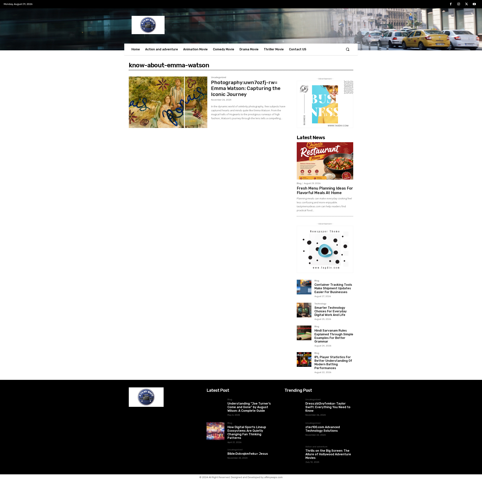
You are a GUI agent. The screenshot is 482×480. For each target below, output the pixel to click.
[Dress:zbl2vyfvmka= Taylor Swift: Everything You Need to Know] (293, 407)
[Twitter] (467, 4)
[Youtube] (474, 4)
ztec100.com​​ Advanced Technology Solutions (322, 428)
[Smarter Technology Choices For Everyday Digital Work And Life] (304, 310)
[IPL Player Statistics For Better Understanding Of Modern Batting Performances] (304, 359)
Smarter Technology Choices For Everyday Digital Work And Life (330, 311)
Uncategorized (218, 77)
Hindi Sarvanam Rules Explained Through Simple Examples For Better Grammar (333, 336)
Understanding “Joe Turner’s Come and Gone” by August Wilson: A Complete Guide (249, 407)
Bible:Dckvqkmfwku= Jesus (247, 453)
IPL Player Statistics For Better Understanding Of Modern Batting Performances (333, 362)
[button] (347, 49)
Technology (320, 304)
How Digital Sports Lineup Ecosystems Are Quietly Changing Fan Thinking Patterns (246, 432)
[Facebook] (451, 4)
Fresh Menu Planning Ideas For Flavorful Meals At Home (325, 190)
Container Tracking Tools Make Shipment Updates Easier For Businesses (333, 288)
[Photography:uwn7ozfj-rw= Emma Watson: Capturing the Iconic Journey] (168, 102)
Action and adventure (316, 447)
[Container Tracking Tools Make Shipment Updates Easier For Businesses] (304, 287)
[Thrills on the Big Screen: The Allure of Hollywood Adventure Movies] (293, 455)
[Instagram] (459, 4)
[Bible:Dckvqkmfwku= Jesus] (215, 458)
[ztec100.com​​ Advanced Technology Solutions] (293, 431)
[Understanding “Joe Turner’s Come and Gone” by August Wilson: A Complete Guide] (215, 407)
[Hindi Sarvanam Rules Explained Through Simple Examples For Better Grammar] (304, 333)
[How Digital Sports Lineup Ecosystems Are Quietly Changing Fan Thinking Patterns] (215, 431)
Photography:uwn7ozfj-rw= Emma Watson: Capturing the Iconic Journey (246, 88)
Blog (299, 183)
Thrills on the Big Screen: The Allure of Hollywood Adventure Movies (328, 454)
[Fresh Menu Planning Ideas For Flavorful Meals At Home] (325, 161)
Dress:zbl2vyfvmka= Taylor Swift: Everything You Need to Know (327, 407)
